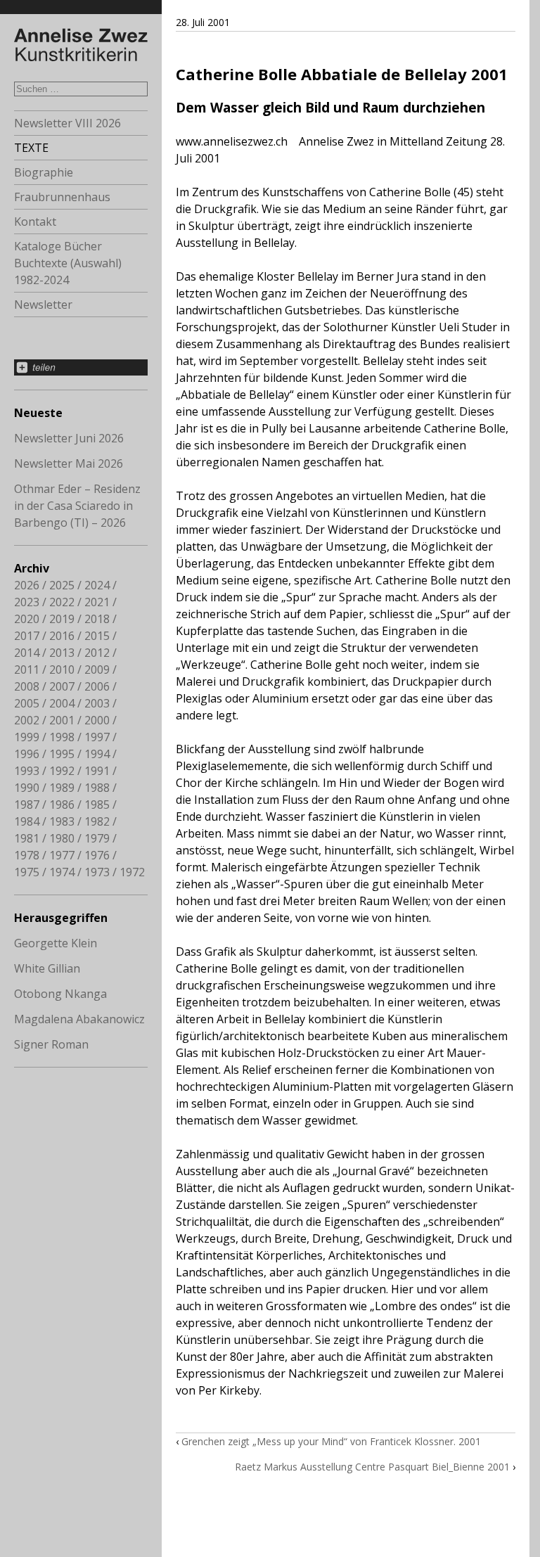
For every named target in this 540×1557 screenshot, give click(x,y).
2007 (62, 686)
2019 (62, 619)
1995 (62, 754)
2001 (62, 720)
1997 (97, 737)
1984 (26, 821)
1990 (26, 787)
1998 (62, 737)
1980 (62, 838)
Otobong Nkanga (60, 993)
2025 (62, 585)
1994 (97, 754)
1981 (26, 838)
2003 (97, 703)
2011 (26, 669)
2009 (97, 669)
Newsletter (43, 304)
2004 (62, 703)
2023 (26, 602)
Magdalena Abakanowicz (79, 1019)
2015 (97, 635)
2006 (97, 686)
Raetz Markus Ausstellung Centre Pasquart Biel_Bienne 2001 (372, 1466)
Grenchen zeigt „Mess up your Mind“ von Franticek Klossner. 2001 (331, 1441)
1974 (62, 872)
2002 (26, 720)
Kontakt (35, 221)
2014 (26, 652)
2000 (97, 720)
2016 (62, 635)
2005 (26, 703)
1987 (26, 804)
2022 (62, 602)
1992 (62, 770)
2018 (97, 619)
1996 (26, 754)
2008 (26, 686)
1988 (97, 787)
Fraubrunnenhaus (62, 197)
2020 (26, 619)
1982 (97, 821)
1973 (97, 872)
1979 (97, 838)
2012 (97, 652)
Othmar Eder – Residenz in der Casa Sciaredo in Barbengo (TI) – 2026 (77, 505)
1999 (26, 737)
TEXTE (31, 147)
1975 (26, 872)
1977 (62, 855)
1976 (97, 855)
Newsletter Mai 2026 (68, 463)
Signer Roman (51, 1044)
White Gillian (47, 968)
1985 (97, 804)
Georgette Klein (55, 943)
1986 (62, 804)
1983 (62, 821)
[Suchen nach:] (81, 88)
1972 (132, 872)
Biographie (43, 172)
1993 (26, 770)
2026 (26, 585)
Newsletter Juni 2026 (69, 438)
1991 (97, 770)
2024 (97, 585)
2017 (26, 635)
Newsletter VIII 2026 (67, 123)
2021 (97, 602)
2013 (62, 652)
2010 (62, 669)
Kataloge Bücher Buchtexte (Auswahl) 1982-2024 (68, 263)
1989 (62, 787)
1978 (26, 855)
